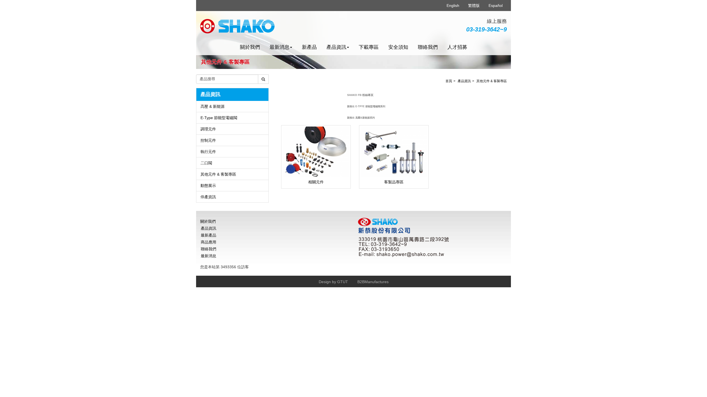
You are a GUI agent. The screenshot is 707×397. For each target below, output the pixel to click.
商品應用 (208, 242)
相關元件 (316, 182)
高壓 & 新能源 (213, 106)
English (453, 5)
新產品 (309, 47)
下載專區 (369, 47)
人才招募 (457, 47)
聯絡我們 (428, 47)
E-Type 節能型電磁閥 (219, 118)
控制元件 (208, 140)
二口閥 (206, 163)
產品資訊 (464, 81)
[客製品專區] (393, 152)
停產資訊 (208, 197)
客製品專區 (393, 182)
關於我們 (250, 47)
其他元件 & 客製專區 (218, 174)
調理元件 (208, 129)
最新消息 (208, 256)
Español (496, 5)
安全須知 (398, 47)
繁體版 (474, 5)
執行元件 (208, 151)
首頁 (448, 81)
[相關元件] (316, 152)
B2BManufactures (373, 282)
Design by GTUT (333, 282)
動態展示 (208, 185)
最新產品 (208, 235)
